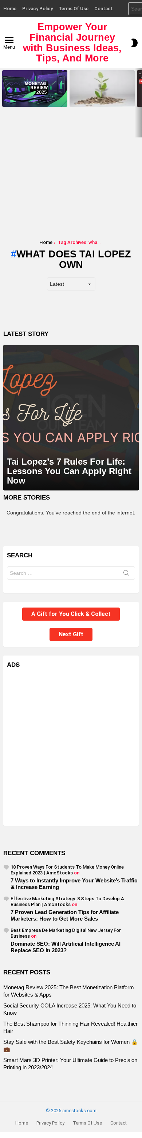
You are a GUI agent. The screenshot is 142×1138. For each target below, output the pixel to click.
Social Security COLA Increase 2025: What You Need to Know (100, 99)
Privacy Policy (37, 8)
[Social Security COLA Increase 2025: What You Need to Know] (102, 88)
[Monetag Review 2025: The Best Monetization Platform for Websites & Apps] (34, 88)
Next (138, 102)
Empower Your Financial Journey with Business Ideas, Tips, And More (72, 42)
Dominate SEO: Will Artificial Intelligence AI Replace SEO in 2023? (66, 947)
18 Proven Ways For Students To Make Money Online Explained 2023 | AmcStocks (67, 869)
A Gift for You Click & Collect (71, 613)
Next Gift (71, 634)
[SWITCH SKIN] (134, 43)
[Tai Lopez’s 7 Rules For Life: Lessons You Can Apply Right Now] (71, 417)
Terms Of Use (73, 8)
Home (9, 8)
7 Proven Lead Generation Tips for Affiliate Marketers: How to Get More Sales (65, 915)
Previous (3, 102)
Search (126, 574)
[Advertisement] (71, 177)
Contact (103, 8)
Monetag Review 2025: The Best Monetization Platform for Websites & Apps (34, 96)
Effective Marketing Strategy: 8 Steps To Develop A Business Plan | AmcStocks (67, 901)
